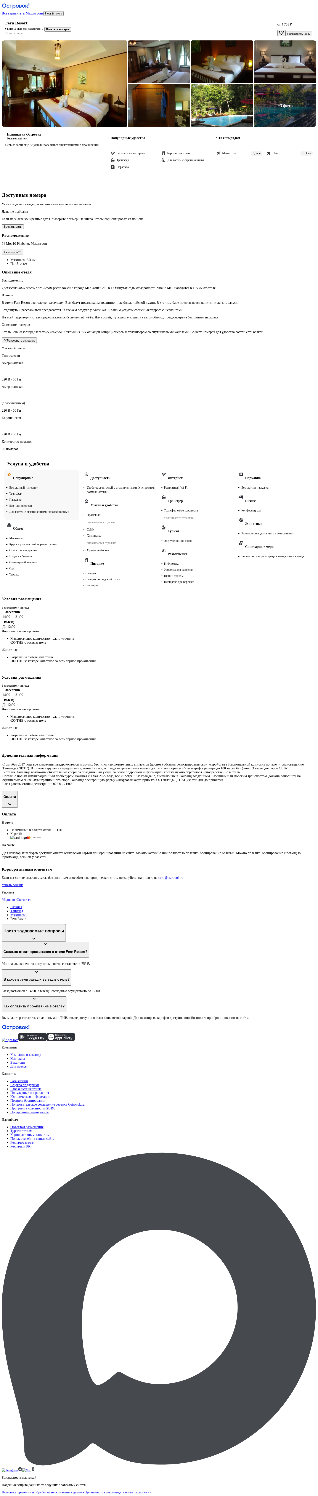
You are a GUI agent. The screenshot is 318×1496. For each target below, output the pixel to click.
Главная (16, 907)
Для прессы (18, 1066)
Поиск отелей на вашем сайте (32, 1138)
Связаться (24, 899)
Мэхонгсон (18, 915)
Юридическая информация (30, 1096)
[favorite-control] (281, 33)
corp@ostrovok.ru (170, 877)
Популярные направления (29, 1093)
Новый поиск (53, 13)
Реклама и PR (20, 1146)
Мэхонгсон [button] (18, 260)
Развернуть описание (21, 340)
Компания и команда (25, 1054)
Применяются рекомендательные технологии (117, 1492)
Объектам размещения (26, 1127)
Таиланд (16, 911)
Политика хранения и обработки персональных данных (43, 1492)
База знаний (19, 1081)
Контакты (17, 1058)
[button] (64, 83)
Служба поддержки (24, 1085)
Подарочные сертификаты (29, 1112)
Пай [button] (13, 263)
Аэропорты (10, 252)
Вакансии (17, 1062)
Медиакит (9, 899)
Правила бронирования (27, 1100)
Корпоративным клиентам (30, 1134)
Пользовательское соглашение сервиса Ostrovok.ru (47, 1104)
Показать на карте (57, 29)
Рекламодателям (22, 1142)
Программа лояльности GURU (33, 1108)
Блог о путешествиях (26, 1089)
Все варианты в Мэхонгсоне (22, 13)
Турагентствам (21, 1131)
